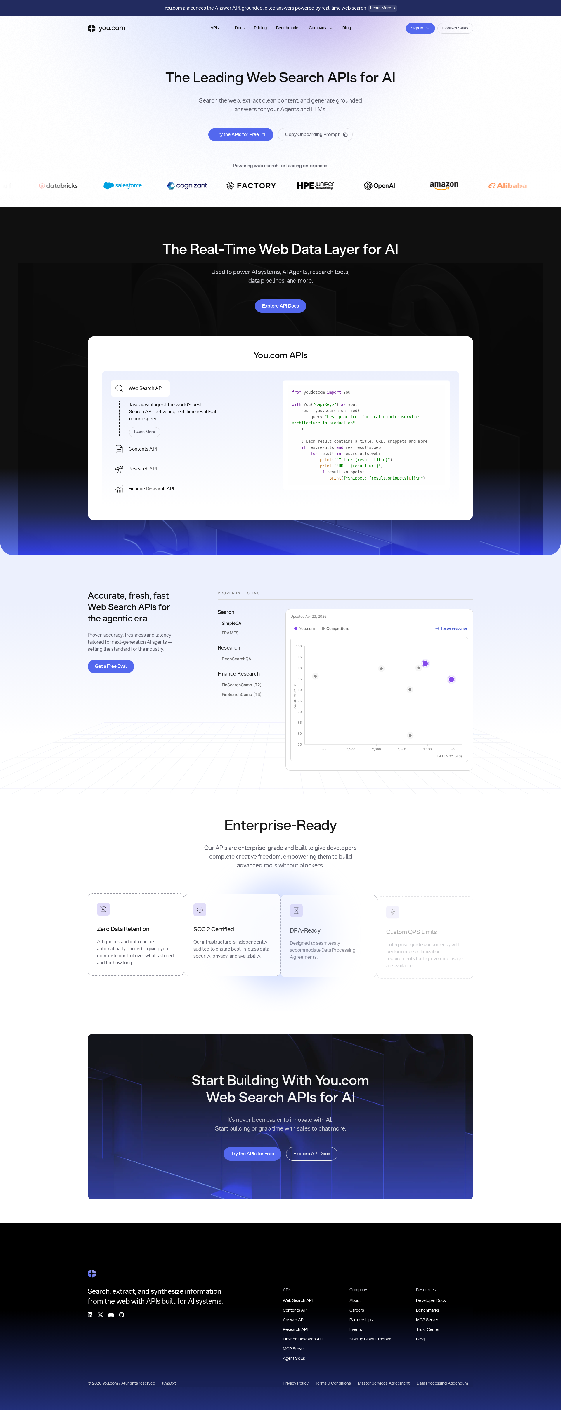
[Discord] (111, 1314)
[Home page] (106, 28)
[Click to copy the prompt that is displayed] (315, 134)
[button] (218, 28)
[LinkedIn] (90, 1314)
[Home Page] (92, 1274)
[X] (100, 1314)
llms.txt (169, 1383)
